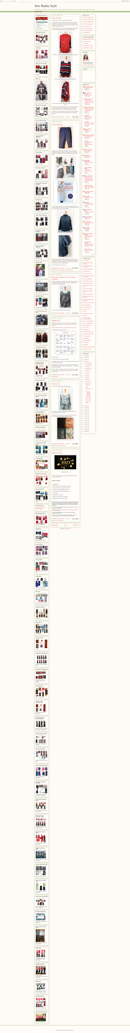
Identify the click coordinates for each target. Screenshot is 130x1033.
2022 (86, 405)
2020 (86, 409)
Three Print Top (56, 18)
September (88, 368)
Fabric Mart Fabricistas (87, 161)
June (87, 373)
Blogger (71, 1030)
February (88, 381)
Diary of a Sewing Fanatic (88, 21)
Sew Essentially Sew (89, 135)
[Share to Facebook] (76, 117)
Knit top (56, 445)
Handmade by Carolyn (87, 242)
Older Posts (76, 525)
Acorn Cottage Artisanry (87, 93)
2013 (86, 422)
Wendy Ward (70, 269)
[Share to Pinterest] (78, 117)
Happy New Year (57, 453)
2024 (86, 359)
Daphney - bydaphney (88, 17)
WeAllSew (86, 115)
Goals (58, 520)
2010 (86, 427)
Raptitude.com (87, 249)
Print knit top (56, 384)
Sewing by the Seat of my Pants (88, 192)
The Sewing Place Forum (88, 333)
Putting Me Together (89, 107)
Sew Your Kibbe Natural (88, 321)
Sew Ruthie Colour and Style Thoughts (41, 508)
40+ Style (86, 121)
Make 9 (61, 520)
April (87, 377)
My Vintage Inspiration (87, 228)
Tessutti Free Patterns (87, 331)
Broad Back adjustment (88, 269)
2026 (86, 355)
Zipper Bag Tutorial (87, 348)
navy (66, 269)
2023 (56, 520)
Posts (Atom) (68, 528)
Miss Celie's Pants (87, 26)
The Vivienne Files (87, 336)
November (88, 364)
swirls (60, 445)
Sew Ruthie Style (46, 6)
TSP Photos (85, 43)
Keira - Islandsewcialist (88, 23)
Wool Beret (85, 344)
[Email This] (72, 117)
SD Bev (84, 311)
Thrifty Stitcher (86, 338)
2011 (86, 425)
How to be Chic (88, 149)
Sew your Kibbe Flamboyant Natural (87, 318)
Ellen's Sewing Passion (87, 129)
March (87, 379)
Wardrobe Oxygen (87, 340)
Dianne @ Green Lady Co (88, 19)
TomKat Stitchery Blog (87, 47)
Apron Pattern (86, 260)
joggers (63, 269)
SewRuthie (86, 60)
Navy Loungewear (57, 124)
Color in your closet (87, 273)
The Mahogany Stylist (87, 30)
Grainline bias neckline (88, 281)
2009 (86, 429)
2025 (86, 357)
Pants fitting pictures (87, 307)
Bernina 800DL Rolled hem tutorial (87, 266)
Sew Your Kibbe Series (88, 323)
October (87, 366)
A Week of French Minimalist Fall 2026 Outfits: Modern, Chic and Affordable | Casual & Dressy (89, 179)
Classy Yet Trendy (88, 175)
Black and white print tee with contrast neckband (88, 394)
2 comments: (67, 518)
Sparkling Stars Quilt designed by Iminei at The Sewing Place (65, 510)
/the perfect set (87, 217)
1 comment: (67, 268)
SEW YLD (85, 315)
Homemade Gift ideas (87, 283)
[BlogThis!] (74, 117)
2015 (86, 418)
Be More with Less (88, 98)
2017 (86, 414)
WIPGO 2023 (56, 321)
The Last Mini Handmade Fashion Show (88, 171)
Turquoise (63, 445)
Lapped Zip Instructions (88, 294)
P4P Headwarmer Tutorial (88, 302)
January (87, 383)
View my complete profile (88, 65)
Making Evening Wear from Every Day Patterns (88, 237)
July (87, 372)
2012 (86, 424)
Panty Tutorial (86, 309)
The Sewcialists (86, 32)
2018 (86, 413)
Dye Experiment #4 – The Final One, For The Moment (89, 204)
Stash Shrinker (86, 329)
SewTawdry (87, 196)
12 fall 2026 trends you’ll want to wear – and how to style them (89, 124)
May (87, 375)
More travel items (87, 156)
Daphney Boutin (88, 216)
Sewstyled (86, 202)
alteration (57, 269)
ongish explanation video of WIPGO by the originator (66, 327)
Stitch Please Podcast (87, 28)
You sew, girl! (87, 221)
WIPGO (56, 376)
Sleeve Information (87, 325)
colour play (86, 229)
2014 (86, 420)
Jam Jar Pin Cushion (87, 288)
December (88, 362)
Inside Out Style (88, 185)
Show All (93, 254)
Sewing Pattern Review (88, 45)
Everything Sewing (88, 86)
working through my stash (88, 346)
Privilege (86, 141)
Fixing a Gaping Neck (87, 278)
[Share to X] (75, 117)
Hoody (60, 269)
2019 (86, 411)
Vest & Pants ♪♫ (87, 131)
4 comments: (67, 116)
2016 (86, 416)
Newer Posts (55, 525)
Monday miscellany (88, 95)
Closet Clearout (86, 271)
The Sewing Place (87, 41)
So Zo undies (86, 327)
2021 (86, 407)
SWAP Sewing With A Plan (88, 39)
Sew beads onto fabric (88, 313)
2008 (86, 431)
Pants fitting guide (87, 304)
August (87, 370)
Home (65, 525)
